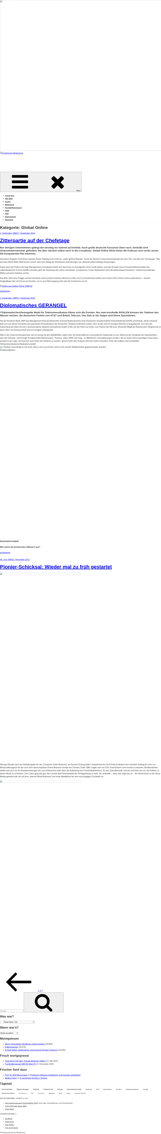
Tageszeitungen (23, 1089)
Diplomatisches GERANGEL (33, 305)
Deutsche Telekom (80, 1093)
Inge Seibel (9, 1125)
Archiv (8, 202)
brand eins (9, 196)
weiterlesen (5, 291)
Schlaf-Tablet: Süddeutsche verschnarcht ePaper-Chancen (31, 1050)
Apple (68, 1093)
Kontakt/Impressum (13, 208)
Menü (78, 191)
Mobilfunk (52, 1093)
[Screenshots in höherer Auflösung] (16, 286)
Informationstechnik (74, 1089)
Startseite (9, 220)
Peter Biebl (9, 1109)
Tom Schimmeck (11, 1128)
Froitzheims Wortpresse (36, 160)
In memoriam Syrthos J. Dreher (33, 1078)
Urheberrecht (48, 1089)
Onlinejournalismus (132, 1089)
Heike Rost (9, 1122)
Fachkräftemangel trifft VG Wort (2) (20, 1064)
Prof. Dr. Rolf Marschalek (16, 1075)
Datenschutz (10, 217)
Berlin (61, 1093)
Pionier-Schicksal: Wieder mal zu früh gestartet (56, 567)
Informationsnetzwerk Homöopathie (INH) (21, 1103)
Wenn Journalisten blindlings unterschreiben (25, 1044)
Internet (36, 1089)
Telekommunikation (8, 1093)
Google (145, 1089)
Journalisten (7, 1089)
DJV (97, 1089)
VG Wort (119, 1089)
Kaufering (89, 1089)
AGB (7, 211)
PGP (7, 214)
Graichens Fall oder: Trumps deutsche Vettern (25, 1061)
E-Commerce (23, 1093)
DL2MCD (8, 1119)
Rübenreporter (11, 1047)
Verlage (60, 1089)
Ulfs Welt (9, 199)
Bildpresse (9, 205)
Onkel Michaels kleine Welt (15, 1106)
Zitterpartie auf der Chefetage (34, 240)
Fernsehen (41, 1093)
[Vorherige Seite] (19, 991)
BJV (32, 1093)
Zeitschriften (107, 1089)
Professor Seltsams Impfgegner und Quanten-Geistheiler (55, 1075)
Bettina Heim (11, 1078)
